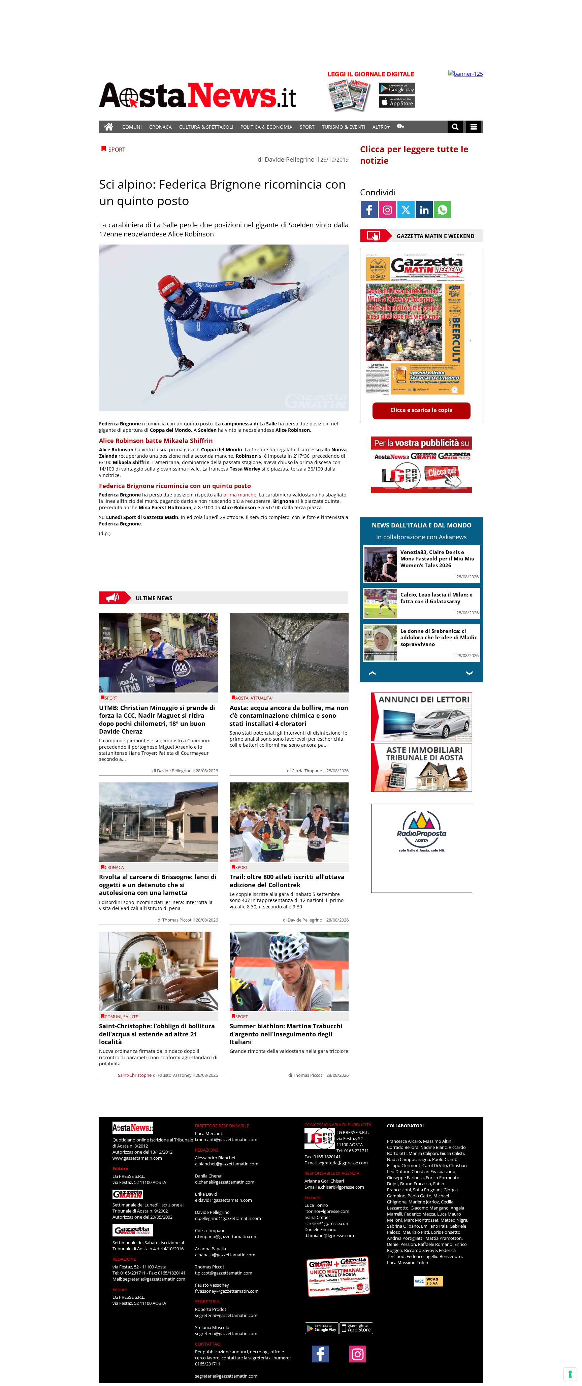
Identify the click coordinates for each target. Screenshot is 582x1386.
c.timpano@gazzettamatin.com (226, 1236)
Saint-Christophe (135, 1075)
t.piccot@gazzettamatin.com (223, 1273)
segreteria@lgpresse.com (343, 1163)
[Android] (397, 88)
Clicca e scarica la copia (421, 410)
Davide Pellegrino (290, 159)
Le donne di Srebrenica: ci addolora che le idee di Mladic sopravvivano (438, 637)
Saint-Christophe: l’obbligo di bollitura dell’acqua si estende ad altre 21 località (157, 1034)
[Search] (455, 127)
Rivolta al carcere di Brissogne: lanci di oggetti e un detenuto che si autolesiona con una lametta (158, 885)
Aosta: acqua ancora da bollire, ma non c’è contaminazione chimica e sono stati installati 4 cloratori (289, 716)
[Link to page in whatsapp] (442, 209)
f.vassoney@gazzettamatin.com (227, 1291)
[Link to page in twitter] (406, 209)
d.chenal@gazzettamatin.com (224, 1182)
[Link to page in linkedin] (424, 209)
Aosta (242, 698)
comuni (113, 1017)
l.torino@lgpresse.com (326, 1211)
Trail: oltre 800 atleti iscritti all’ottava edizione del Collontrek (287, 881)
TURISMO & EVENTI (343, 127)
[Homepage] (109, 127)
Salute (130, 1017)
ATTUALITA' (262, 698)
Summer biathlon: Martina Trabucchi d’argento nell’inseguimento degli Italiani (286, 1034)
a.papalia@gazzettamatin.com (225, 1255)
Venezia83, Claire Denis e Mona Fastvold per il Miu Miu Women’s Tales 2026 (437, 559)
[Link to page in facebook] (369, 209)
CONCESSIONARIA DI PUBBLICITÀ (337, 1125)
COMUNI (132, 127)
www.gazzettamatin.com (137, 1158)
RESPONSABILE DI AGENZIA (331, 1173)
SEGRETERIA (207, 1301)
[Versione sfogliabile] (350, 91)
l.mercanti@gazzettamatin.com (226, 1139)
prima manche (239, 494)
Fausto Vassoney (175, 1075)
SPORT (307, 127)
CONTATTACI (208, 1344)
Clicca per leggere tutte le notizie (414, 154)
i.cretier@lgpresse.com (327, 1223)
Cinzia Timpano (307, 771)
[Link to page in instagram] (387, 209)
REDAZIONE (124, 1259)
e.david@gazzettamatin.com (223, 1200)
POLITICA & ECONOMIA (266, 127)
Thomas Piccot (177, 920)
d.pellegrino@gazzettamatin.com (228, 1218)
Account (312, 1197)
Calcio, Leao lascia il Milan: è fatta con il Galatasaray (436, 598)
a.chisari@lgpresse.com (341, 1187)
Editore (120, 1168)
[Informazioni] (400, 127)
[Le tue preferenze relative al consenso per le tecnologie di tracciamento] (570, 1374)
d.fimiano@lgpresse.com (329, 1235)
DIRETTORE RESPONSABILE (222, 1126)
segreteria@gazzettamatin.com (154, 1279)
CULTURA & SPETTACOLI (206, 127)
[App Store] (397, 102)
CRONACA (160, 127)
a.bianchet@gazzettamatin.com (226, 1164)
